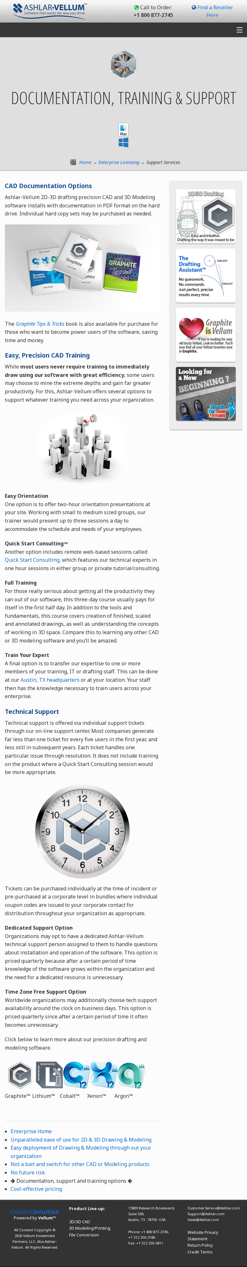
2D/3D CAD (79, 1222)
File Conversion (84, 1235)
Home (85, 162)
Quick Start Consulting (32, 559)
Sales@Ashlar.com (203, 1219)
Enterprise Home (31, 1131)
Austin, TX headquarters (50, 679)
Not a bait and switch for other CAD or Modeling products (80, 1164)
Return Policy (200, 1245)
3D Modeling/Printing (89, 1228)
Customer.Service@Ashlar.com (214, 1208)
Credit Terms (200, 1252)
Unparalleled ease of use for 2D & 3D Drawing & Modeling (81, 1139)
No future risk (28, 1172)
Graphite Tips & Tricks (40, 323)
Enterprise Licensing (118, 162)
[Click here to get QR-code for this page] (73, 162)
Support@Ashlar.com (206, 1213)
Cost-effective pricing (36, 1188)
